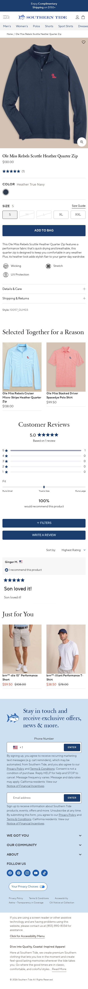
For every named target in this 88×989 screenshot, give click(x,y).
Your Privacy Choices (24, 887)
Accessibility (61, 898)
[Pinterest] (18, 873)
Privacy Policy (15, 769)
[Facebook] (10, 873)
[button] (83, 42)
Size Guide (79, 206)
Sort (49, 550)
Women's (22, 26)
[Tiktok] (44, 873)
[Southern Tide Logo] (43, 17)
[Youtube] (36, 873)
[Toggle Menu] (6, 17)
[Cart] (83, 17)
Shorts (49, 26)
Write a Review (51, 536)
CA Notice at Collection (62, 902)
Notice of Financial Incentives (25, 824)
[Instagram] (27, 873)
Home (10, 34)
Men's (7, 26)
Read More (59, 969)
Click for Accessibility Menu (27, 936)
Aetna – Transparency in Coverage (26, 902)
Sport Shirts (65, 26)
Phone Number (44, 739)
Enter (72, 747)
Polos (36, 26)
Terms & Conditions (42, 769)
